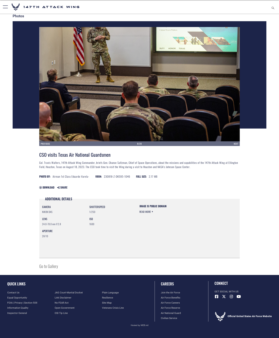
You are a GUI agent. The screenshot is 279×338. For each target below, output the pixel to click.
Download (48, 187)
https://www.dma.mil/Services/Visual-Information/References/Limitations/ (174, 230)
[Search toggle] (273, 7)
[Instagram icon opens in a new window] (231, 296)
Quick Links (16, 283)
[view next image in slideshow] (220, 84)
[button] (4, 7)
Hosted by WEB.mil (139, 325)
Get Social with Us (226, 291)
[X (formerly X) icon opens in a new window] (224, 296)
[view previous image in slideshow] (59, 84)
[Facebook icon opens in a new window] (216, 296)
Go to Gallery (48, 266)
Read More (146, 212)
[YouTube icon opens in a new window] (239, 296)
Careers (167, 283)
